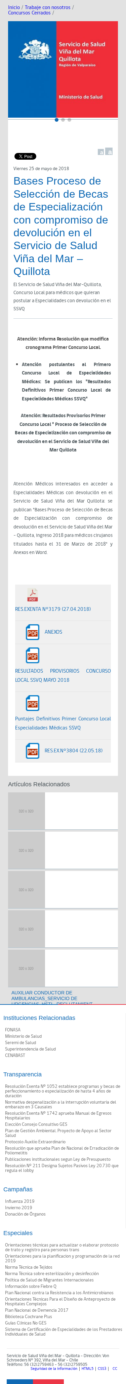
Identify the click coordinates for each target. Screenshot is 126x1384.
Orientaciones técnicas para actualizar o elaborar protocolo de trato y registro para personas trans (62, 1247)
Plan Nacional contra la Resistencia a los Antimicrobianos (59, 1293)
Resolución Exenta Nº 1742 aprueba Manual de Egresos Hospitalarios (58, 1115)
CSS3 (102, 1369)
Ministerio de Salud (23, 1036)
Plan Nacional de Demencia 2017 (37, 1310)
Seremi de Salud (20, 1042)
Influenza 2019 (20, 1201)
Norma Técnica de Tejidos (28, 1267)
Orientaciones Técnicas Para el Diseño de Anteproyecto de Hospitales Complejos (60, 1301)
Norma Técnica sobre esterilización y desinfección (52, 1273)
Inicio (14, 7)
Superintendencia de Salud (30, 1049)
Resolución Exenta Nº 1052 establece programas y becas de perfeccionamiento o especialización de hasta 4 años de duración (62, 1091)
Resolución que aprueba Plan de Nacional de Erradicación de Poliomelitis (62, 1150)
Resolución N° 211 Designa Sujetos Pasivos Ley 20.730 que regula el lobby (62, 1168)
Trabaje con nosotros (48, 7)
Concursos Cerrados (29, 13)
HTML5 (87, 1369)
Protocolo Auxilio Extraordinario (35, 1142)
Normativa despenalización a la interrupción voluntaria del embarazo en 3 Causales (60, 1104)
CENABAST (15, 1055)
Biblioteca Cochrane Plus (28, 1316)
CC (115, 1369)
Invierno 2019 (18, 1207)
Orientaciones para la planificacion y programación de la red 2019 (62, 1258)
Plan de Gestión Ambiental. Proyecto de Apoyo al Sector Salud (58, 1133)
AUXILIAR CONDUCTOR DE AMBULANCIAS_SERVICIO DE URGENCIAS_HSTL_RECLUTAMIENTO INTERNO (52, 1001)
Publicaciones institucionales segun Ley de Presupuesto (58, 1159)
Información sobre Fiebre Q (30, 1286)
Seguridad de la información (54, 1369)
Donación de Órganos (25, 1214)
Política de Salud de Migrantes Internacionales (49, 1280)
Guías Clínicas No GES (25, 1323)
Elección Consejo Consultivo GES (36, 1124)
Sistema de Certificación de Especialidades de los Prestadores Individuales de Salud (63, 1332)
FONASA (12, 1030)
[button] (56, 120)
